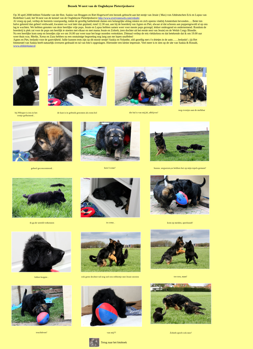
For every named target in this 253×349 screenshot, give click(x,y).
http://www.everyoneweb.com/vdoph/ (118, 18)
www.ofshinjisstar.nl (24, 45)
